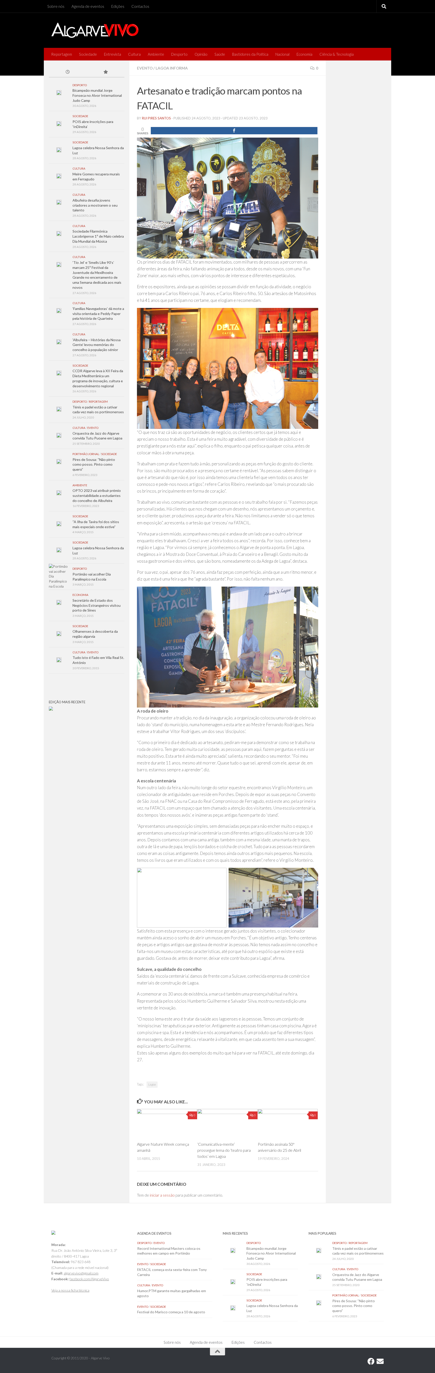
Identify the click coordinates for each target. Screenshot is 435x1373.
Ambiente (156, 54)
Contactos (140, 6)
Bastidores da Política (250, 54)
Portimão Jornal (85, 454)
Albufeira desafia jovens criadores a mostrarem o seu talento (95, 205)
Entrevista (112, 54)
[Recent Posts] (68, 72)
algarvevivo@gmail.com (81, 1273)
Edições (117, 6)
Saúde (219, 54)
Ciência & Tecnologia (336, 54)
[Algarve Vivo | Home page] (94, 30)
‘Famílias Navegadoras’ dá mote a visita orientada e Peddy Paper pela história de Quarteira (98, 313)
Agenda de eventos (87, 6)
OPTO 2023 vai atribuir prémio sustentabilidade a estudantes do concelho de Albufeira (96, 495)
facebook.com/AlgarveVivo (89, 1279)
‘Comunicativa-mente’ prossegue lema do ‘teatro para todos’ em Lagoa (224, 1150)
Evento (145, 68)
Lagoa (152, 1084)
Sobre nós (55, 6)
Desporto (179, 54)
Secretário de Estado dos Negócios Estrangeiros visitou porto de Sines (96, 605)
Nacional (282, 54)
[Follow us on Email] (380, 1361)
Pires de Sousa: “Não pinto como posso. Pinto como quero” (93, 464)
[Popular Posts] (105, 72)
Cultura (134, 54)
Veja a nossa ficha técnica (70, 1290)
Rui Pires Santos (156, 118)
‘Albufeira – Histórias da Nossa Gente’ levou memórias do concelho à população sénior (96, 345)
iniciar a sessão (162, 1195)
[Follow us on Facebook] (371, 1361)
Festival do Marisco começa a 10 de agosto (171, 1312)
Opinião (201, 54)
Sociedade (88, 54)
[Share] (234, 130)
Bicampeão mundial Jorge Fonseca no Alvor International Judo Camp (97, 95)
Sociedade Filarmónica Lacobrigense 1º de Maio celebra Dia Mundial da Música (98, 236)
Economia (304, 54)
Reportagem (61, 54)
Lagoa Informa (172, 68)
